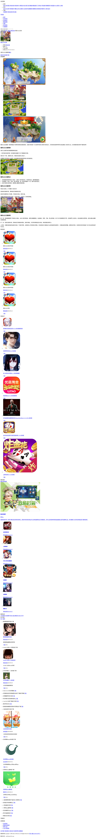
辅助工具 (17, 8)
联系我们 (7, 831)
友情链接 (20, 831)
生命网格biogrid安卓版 (8, 759)
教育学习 (43, 8)
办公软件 (8, 8)
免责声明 (16, 831)
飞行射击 (39, 5)
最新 (4, 618)
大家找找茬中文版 (7, 728)
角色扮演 (12, 5)
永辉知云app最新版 (7, 789)
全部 (4, 5)
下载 (4, 251)
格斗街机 (25, 5)
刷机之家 (5, 826)
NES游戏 (57, 5)
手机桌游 (43, 5)
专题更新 (5, 26)
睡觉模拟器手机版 (7, 636)
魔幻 (10, 52)
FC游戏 (61, 5)
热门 (2, 618)
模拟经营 (34, 5)
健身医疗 (12, 8)
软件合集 (14, 11)
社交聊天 (21, 8)
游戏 (9, 30)
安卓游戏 (5, 18)
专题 (4, 23)
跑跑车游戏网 (6, 825)
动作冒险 (8, 5)
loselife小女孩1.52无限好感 (9, 660)
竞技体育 (17, 5)
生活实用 (25, 8)
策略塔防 (48, 5)
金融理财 (30, 8)
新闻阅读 (39, 8)
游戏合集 (10, 11)
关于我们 (3, 831)
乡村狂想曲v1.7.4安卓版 (8, 680)
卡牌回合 (21, 5)
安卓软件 (5, 20)
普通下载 (7, 55)
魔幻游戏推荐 (4, 481)
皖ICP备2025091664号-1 (34, 833)
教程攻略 (5, 21)
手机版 (2, 14)
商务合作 (12, 831)
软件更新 (5, 25)
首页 (4, 17)
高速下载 (3, 55)
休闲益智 (52, 5)
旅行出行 (48, 8)
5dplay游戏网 (6, 828)
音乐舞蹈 (30, 5)
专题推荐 (5, 11)
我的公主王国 (4, 42)
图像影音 (34, 8)
